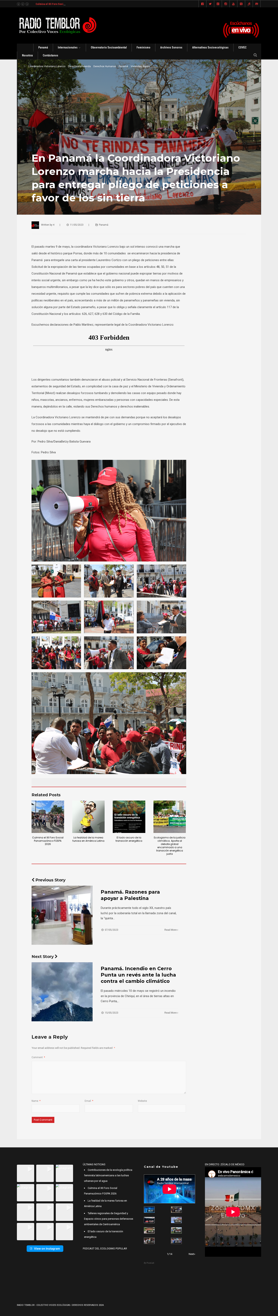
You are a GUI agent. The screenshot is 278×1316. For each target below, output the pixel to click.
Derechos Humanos (104, 66)
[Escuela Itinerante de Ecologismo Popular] (149, 1230)
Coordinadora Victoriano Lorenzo (46, 66)
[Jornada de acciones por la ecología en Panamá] (176, 1230)
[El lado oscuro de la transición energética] (129, 817)
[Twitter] (210, 4)
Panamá (43, 47)
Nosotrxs (27, 55)
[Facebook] (202, 4)
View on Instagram (47, 1248)
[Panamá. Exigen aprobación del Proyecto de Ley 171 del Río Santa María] (149, 1241)
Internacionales (68, 47)
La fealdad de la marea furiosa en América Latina (88, 839)
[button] (25, 1173)
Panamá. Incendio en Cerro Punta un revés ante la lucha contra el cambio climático (138, 975)
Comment (38, 1057)
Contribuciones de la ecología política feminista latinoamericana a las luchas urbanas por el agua (108, 1175)
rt (54, 224)
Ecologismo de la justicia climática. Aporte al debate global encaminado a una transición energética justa (169, 846)
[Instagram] (226, 4)
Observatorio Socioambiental (109, 47)
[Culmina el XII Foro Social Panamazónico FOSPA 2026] (48, 817)
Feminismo (143, 47)
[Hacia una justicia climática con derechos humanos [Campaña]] (149, 1220)
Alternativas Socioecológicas (210, 47)
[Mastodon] (257, 4)
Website (142, 1101)
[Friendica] (218, 4)
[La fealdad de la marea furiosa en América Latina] (88, 817)
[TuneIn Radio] (249, 4)
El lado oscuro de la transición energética (129, 839)
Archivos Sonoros (171, 47)
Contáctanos (50, 55)
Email (89, 1101)
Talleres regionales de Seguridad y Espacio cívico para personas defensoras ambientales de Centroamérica (108, 1219)
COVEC (242, 47)
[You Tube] (233, 4)
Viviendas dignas (140, 66)
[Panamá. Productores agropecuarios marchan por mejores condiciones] (176, 1241)
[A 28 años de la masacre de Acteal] (149, 1209)
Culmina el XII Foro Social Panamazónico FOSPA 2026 (66, 3)
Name (36, 1101)
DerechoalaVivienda (79, 66)
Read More (170, 929)
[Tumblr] (241, 4)
